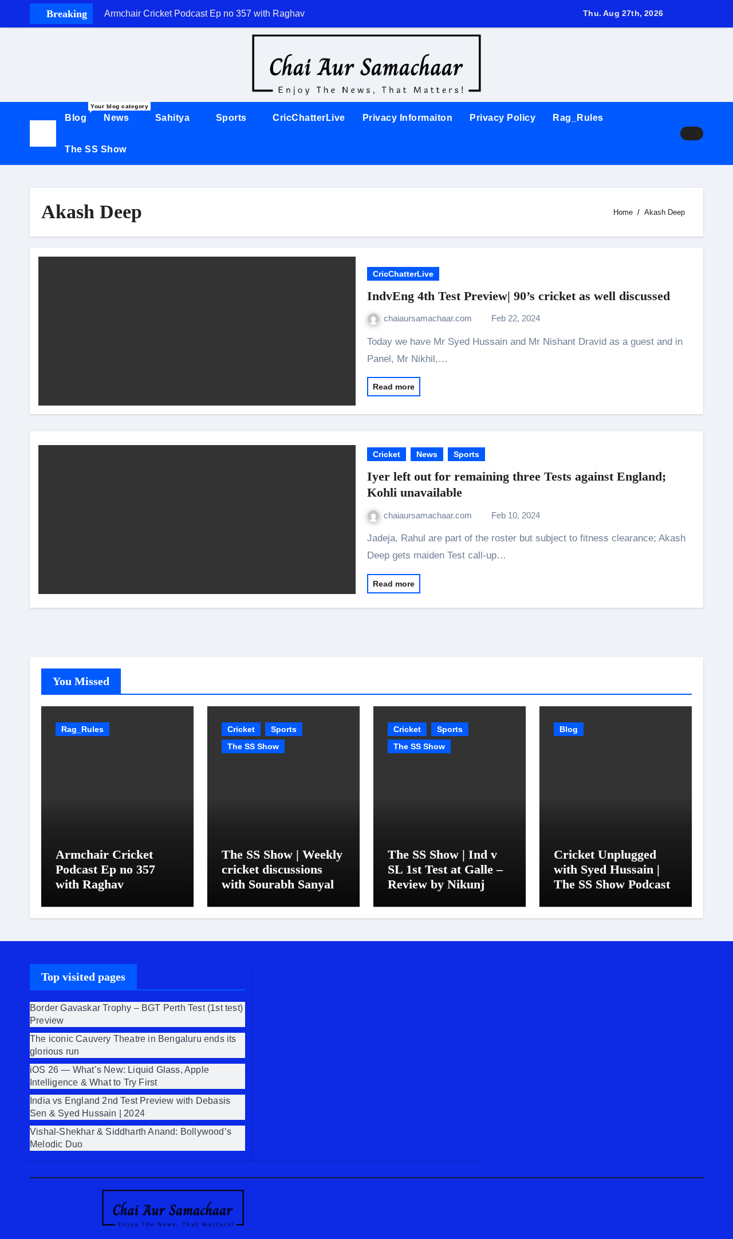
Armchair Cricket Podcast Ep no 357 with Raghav (105, 869)
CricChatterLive (309, 118)
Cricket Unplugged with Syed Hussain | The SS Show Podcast (612, 869)
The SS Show (96, 149)
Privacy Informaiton (407, 118)
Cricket (386, 454)
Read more (394, 386)
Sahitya (173, 118)
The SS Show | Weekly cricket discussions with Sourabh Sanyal (282, 869)
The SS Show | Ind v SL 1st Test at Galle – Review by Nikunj (445, 869)
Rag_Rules (578, 118)
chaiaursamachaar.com (429, 318)
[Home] (43, 133)
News (118, 118)
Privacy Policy (502, 118)
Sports (233, 118)
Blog (80, 113)
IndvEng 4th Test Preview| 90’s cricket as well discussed (518, 296)
